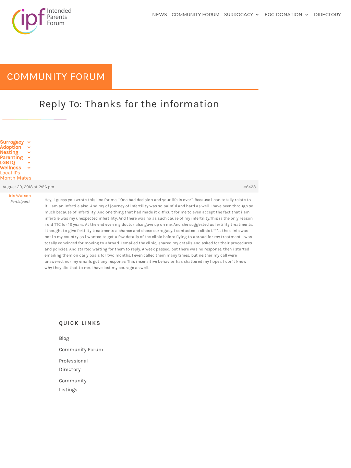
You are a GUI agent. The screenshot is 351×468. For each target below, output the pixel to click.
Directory (327, 14)
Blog (64, 338)
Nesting (9, 152)
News (159, 14)
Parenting (11, 157)
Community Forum (195, 14)
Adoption (10, 147)
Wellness (10, 167)
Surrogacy (238, 14)
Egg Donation (283, 14)
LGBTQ (7, 162)
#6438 (249, 186)
